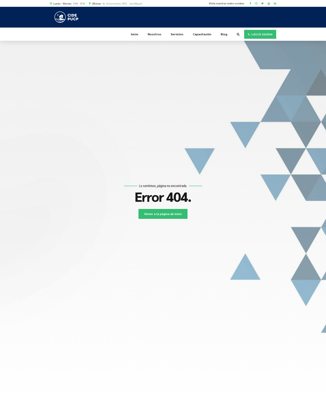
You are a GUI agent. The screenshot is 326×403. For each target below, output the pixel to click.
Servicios (177, 34)
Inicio (134, 34)
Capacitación (202, 34)
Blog (224, 34)
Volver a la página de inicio (163, 214)
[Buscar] (238, 34)
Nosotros (154, 34)
